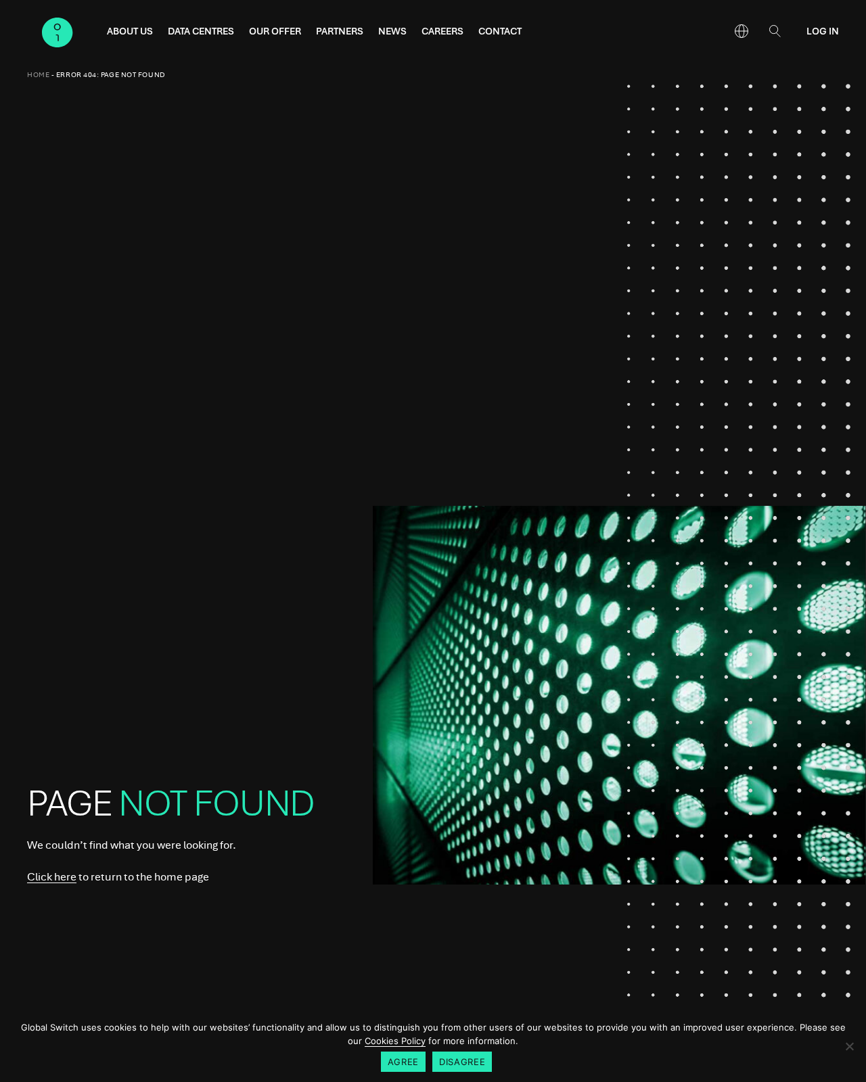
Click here (51, 877)
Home (38, 74)
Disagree (462, 1061)
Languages (741, 31)
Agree (403, 1061)
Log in (822, 31)
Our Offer (275, 31)
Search (775, 31)
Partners (339, 31)
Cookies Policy (395, 1040)
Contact (500, 31)
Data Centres (201, 31)
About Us (130, 31)
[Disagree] (849, 1046)
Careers (442, 31)
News (392, 31)
